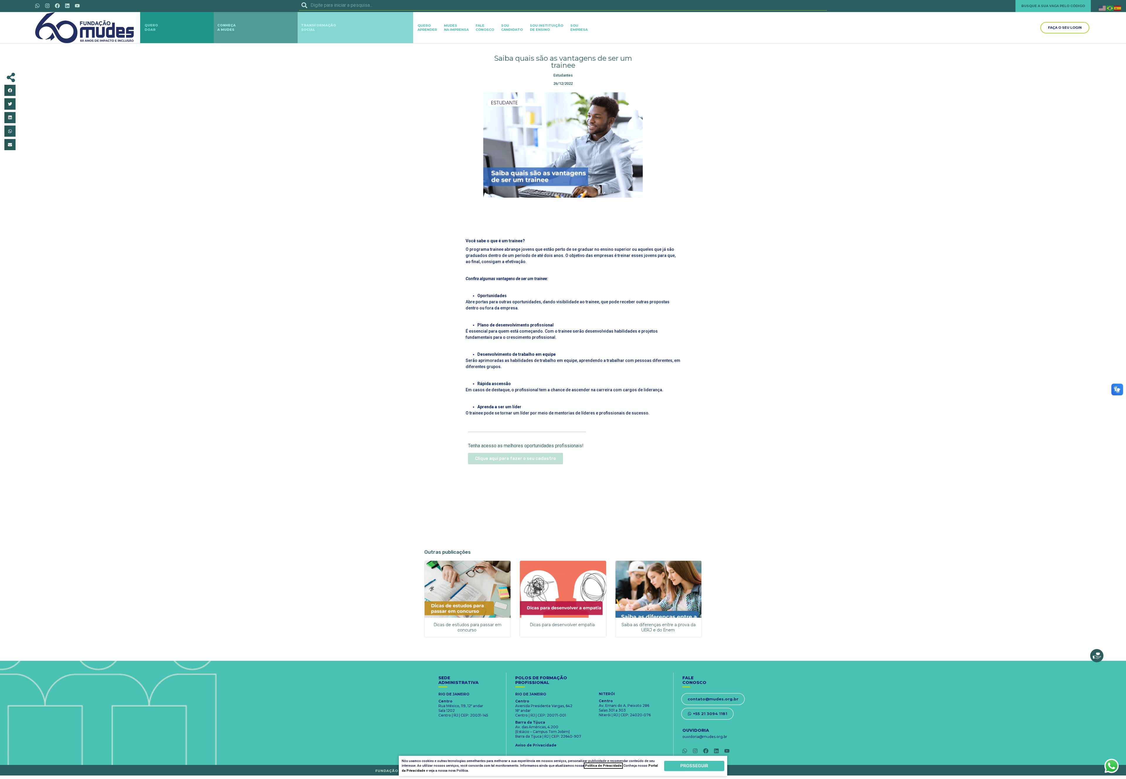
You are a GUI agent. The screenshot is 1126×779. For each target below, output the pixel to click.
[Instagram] (47, 6)
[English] (1102, 8)
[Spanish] (1118, 8)
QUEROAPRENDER (427, 27)
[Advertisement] (563, 217)
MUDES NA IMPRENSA (456, 27)
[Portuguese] (1110, 8)
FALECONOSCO (485, 27)
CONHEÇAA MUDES (226, 27)
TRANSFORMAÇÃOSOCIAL (318, 27)
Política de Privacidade (603, 766)
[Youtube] (77, 6)
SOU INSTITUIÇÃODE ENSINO (546, 27)
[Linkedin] (67, 6)
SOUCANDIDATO (512, 27)
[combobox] (563, 5)
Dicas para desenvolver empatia (563, 624)
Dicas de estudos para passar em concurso (467, 627)
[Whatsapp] (37, 6)
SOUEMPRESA (579, 27)
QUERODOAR (151, 27)
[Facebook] (57, 6)
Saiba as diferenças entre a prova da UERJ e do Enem (658, 627)
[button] (10, 90)
